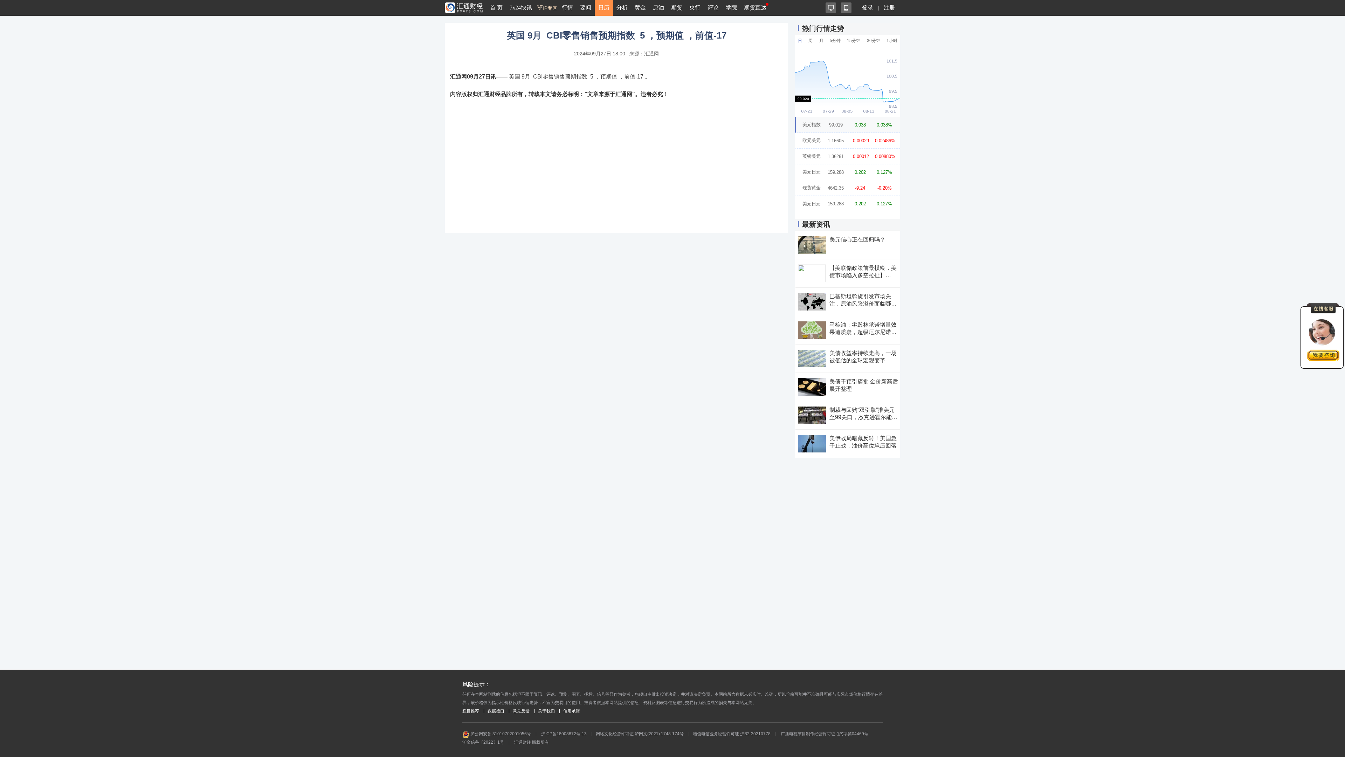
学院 (731, 8)
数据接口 (496, 711)
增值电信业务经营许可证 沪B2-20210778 (732, 733)
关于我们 (546, 711)
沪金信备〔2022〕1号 (483, 742)
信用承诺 (571, 711)
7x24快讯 (521, 8)
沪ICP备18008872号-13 (564, 733)
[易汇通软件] (831, 7)
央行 (695, 8)
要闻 (585, 8)
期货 (676, 8)
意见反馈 (521, 711)
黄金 (640, 8)
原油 (658, 8)
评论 (713, 8)
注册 (889, 8)
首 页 (496, 8)
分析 (622, 8)
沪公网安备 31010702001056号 (500, 733)
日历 (603, 8)
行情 (567, 8)
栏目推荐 (470, 711)
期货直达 (755, 8)
